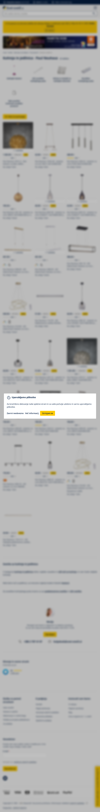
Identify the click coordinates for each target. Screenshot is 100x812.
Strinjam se (47, 413)
